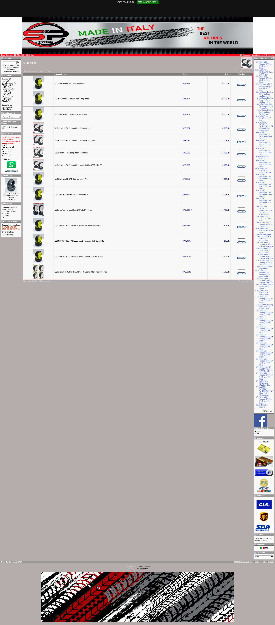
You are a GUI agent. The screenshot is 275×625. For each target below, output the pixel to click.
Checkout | (270, 55)
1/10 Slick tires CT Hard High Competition (70, 114)
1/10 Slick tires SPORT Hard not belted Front (71, 179)
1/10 (22, 55)
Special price (7, 105)
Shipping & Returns (9, 207)
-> (5, 85)
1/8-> (5, 95)
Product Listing (7, 235)
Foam (5, 93)
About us (5, 213)
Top (2, 55)
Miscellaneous (7, 83)
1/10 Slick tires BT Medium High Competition (71, 99)
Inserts (4, 81)
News (257, 434)
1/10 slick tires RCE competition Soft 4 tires (71, 153)
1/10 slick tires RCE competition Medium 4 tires (72, 128)
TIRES (16, 55)
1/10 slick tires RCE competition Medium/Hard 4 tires (74, 141)
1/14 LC (6, 99)
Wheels (5, 101)
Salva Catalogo (8, 232)
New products (7, 107)
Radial (6, 91)
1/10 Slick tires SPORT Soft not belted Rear (71, 195)
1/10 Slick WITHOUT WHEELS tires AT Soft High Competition (78, 226)
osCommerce (144, 567)
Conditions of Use (9, 211)
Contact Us (6, 215)
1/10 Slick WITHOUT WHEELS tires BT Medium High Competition (79, 241)
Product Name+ (60, 74)
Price (227, 74)
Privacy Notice (7, 209)
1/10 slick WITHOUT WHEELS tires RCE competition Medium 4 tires (80, 272)
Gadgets (5, 79)
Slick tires (30, 55)
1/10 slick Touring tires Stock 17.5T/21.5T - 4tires (73, 210)
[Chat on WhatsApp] (11, 172)
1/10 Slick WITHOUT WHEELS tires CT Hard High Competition (78, 256)
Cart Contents (258, 55)
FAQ (3, 217)
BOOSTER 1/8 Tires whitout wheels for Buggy (11, 196)
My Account (245, 55)
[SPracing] (260, 426)
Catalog (9, 55)
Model (184, 74)
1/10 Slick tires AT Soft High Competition (70, 83)
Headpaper (259, 432)
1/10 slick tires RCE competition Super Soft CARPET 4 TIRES (78, 165)
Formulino (6, 97)
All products (6, 109)
